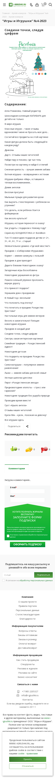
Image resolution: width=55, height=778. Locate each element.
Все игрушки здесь (14, 419)
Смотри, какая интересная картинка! (24, 338)
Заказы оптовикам (27, 635)
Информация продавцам (27, 655)
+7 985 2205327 (30, 691)
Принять (28, 759)
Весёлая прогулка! (14, 192)
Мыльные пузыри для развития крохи (24, 197)
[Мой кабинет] (37, 4)
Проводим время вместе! (18, 400)
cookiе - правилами (28, 753)
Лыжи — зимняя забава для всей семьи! (25, 372)
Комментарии (17, 468)
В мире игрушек (13, 123)
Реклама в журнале (27, 668)
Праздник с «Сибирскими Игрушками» (24, 250)
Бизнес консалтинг (27, 677)
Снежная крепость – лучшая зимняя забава (27, 169)
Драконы (9, 150)
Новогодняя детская (15, 351)
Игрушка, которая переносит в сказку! (24, 223)
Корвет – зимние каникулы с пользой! (24, 255)
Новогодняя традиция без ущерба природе (27, 395)
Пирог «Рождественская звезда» (22, 382)
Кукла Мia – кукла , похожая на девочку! (25, 415)
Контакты (27, 699)
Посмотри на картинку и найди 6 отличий (26, 164)
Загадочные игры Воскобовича (21, 270)
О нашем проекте (27, 601)
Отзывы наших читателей (18, 410)
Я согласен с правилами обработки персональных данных (29, 536)
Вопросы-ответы (28, 630)
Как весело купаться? (16, 218)
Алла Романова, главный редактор (23, 110)
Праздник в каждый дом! (17, 328)
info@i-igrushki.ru (30, 695)
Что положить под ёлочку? (19, 302)
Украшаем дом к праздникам (19, 293)
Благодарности (27, 618)
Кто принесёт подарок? (17, 288)
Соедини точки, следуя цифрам (21, 333)
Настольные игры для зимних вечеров (24, 315)
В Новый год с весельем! (17, 297)
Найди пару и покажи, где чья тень (23, 159)
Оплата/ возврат (27, 643)
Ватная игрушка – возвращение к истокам (27, 174)
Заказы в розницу (27, 639)
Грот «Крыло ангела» (16, 405)
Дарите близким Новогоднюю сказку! (24, 265)
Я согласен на (29, 580)
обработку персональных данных (36, 580)
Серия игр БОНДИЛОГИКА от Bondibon (25, 232)
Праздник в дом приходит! (18, 260)
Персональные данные (27, 610)
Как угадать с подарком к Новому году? (25, 228)
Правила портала (27, 606)
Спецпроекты (28, 664)
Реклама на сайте (27, 672)
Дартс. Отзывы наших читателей (22, 154)
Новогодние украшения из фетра (22, 275)
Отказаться (27, 766)
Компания (27, 596)
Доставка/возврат (27, 647)
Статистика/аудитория (27, 614)
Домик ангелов (12, 187)
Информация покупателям (27, 626)
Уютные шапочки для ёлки (18, 377)
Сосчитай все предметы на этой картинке (26, 137)
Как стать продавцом (27, 660)
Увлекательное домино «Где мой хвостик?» (27, 246)
